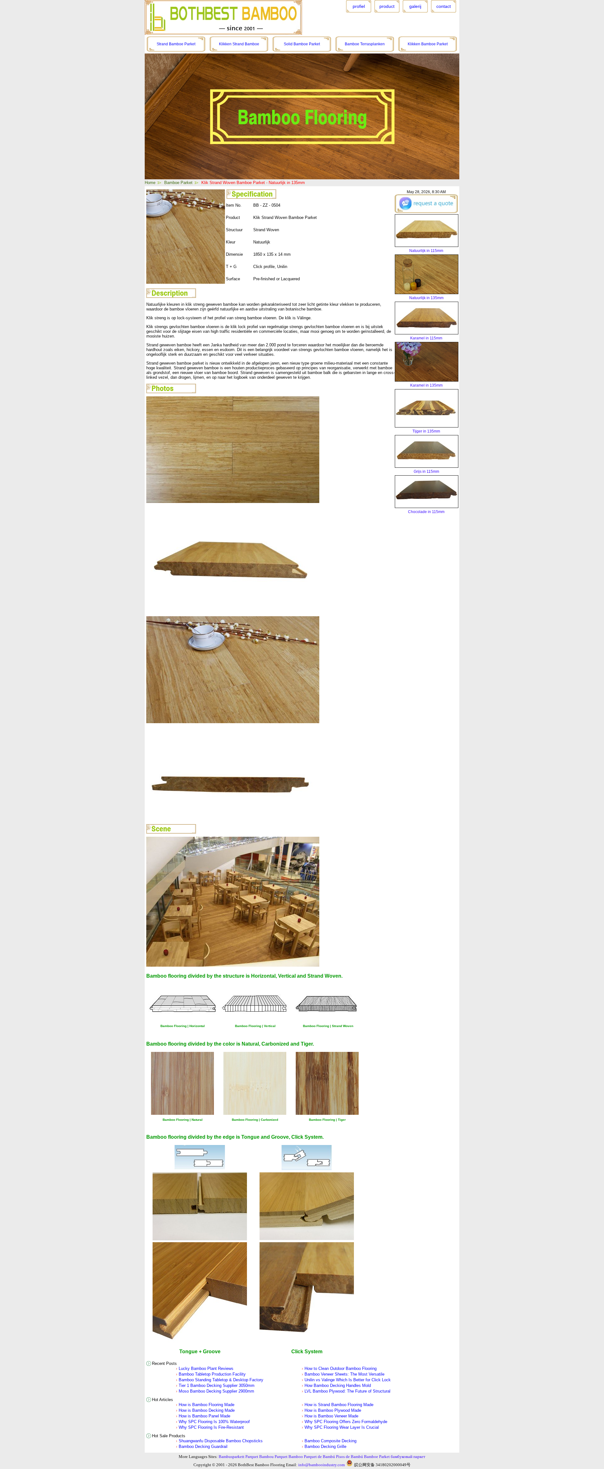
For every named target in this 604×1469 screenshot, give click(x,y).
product (386, 6)
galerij (415, 6)
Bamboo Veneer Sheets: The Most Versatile (344, 1374)
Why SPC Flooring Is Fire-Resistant (211, 1427)
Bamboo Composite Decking (330, 1440)
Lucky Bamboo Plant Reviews (206, 1368)
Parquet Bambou (259, 1456)
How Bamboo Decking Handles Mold (338, 1385)
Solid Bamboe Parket (302, 44)
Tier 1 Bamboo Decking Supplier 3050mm (216, 1385)
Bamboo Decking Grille (325, 1446)
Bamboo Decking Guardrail (203, 1446)
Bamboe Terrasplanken (365, 44)
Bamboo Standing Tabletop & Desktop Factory (221, 1379)
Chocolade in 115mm (426, 512)
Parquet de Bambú (319, 1456)
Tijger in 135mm (426, 431)
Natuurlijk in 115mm (426, 251)
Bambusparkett (231, 1456)
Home (150, 182)
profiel (359, 6)
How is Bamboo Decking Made (207, 1410)
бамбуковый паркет (408, 1456)
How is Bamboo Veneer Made (331, 1416)
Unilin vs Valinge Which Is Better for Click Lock (348, 1379)
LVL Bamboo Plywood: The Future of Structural (347, 1391)
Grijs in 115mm (426, 471)
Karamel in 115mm (426, 338)
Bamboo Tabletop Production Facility (212, 1374)
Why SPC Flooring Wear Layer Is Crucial (342, 1427)
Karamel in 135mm (426, 385)
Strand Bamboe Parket (176, 44)
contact (443, 6)
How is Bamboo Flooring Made (206, 1404)
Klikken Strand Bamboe (239, 44)
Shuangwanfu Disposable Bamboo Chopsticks (221, 1440)
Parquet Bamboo (289, 1456)
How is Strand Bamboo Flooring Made (339, 1404)
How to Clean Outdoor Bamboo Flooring (341, 1368)
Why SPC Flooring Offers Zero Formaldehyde (346, 1421)
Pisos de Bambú (349, 1456)
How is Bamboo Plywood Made (333, 1410)
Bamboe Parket (178, 182)
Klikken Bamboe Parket (428, 44)
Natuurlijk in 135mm (426, 298)
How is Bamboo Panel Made (204, 1416)
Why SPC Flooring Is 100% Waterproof (214, 1421)
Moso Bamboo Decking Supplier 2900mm (216, 1391)
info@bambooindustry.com (321, 1464)
